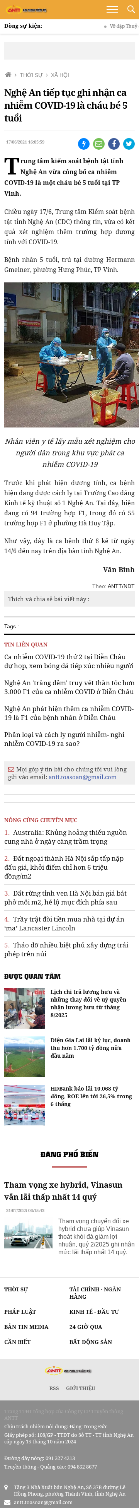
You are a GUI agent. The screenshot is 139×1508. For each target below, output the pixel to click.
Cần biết (17, 1342)
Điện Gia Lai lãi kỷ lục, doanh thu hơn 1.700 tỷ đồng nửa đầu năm (91, 1047)
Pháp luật (20, 1311)
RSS (54, 1388)
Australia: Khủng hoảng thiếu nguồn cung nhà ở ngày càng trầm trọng (65, 837)
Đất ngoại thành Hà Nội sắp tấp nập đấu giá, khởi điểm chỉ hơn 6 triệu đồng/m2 (64, 867)
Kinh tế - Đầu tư (94, 1311)
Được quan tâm (32, 976)
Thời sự (16, 1289)
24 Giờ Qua (86, 1326)
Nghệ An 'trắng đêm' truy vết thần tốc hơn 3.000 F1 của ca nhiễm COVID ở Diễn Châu (69, 687)
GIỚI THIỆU (80, 1388)
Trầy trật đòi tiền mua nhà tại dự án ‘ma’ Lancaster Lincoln (64, 923)
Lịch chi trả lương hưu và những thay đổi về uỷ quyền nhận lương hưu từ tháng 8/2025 (88, 1003)
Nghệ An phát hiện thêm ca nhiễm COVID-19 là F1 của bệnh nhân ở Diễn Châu (69, 713)
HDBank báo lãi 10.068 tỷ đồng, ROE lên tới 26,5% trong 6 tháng (91, 1096)
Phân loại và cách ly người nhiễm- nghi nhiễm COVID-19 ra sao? (64, 739)
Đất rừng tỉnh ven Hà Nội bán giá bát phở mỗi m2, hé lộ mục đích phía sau (65, 897)
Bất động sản (91, 1342)
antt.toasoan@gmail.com (83, 777)
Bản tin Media (26, 1326)
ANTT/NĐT (121, 586)
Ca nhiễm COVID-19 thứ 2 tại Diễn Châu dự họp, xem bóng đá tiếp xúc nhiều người (69, 661)
